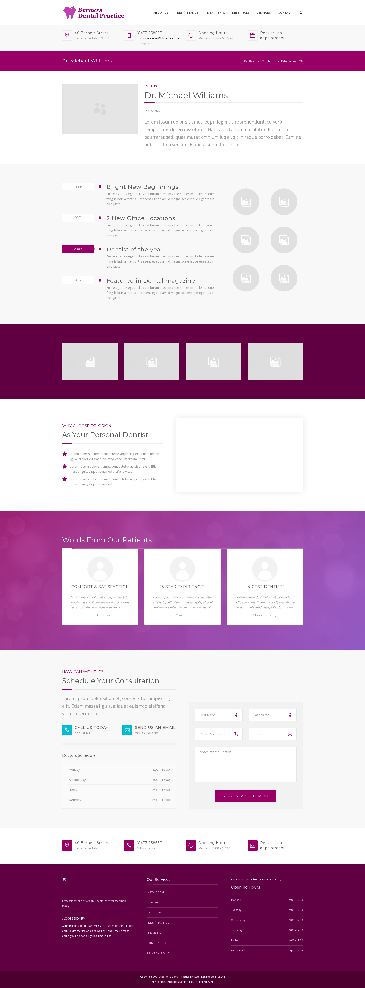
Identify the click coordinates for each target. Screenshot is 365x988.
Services (264, 12)
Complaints (156, 942)
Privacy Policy (159, 953)
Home (247, 60)
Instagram (144, 43)
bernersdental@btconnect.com (159, 38)
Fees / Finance (187, 12)
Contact (285, 12)
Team (260, 60)
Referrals (240, 12)
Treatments (215, 12)
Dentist (151, 86)
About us (160, 12)
